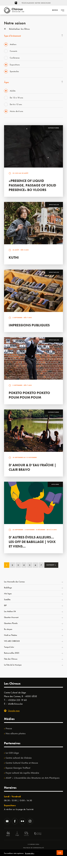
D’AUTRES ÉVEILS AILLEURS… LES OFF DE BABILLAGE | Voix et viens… (32, 542)
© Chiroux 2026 (33, 844)
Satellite (7, 599)
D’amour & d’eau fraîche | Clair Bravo (32, 467)
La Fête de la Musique (13, 664)
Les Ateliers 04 (10, 611)
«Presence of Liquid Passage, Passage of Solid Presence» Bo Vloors (32, 185)
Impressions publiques (29, 325)
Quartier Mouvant (11, 617)
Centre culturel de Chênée (19, 757)
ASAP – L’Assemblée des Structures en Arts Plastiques (33, 777)
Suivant (51, 564)
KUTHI (14, 257)
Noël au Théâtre (10, 635)
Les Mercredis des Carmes (14, 581)
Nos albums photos (16, 733)
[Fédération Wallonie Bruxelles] (26, 834)
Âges (6, 82)
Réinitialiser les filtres (19, 28)
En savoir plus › (29, 853)
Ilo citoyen (8, 629)
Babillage (8, 587)
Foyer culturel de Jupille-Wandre (22, 772)
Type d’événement (12, 35)
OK (59, 852)
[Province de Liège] (35, 834)
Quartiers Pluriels (11, 623)
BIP (5, 605)
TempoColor (9, 647)
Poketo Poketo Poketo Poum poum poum (29, 395)
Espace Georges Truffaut (18, 767)
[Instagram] (30, 821)
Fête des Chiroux (10, 659)
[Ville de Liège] (17, 834)
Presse (9, 728)
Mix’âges (8, 593)
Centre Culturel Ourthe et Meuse (22, 762)
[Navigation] (62, 10)
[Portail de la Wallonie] (8, 834)
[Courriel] (7, 821)
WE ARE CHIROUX (12, 641)
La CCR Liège (12, 752)
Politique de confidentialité (33, 847)
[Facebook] (15, 821)
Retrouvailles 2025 (11, 653)
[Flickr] (22, 821)
